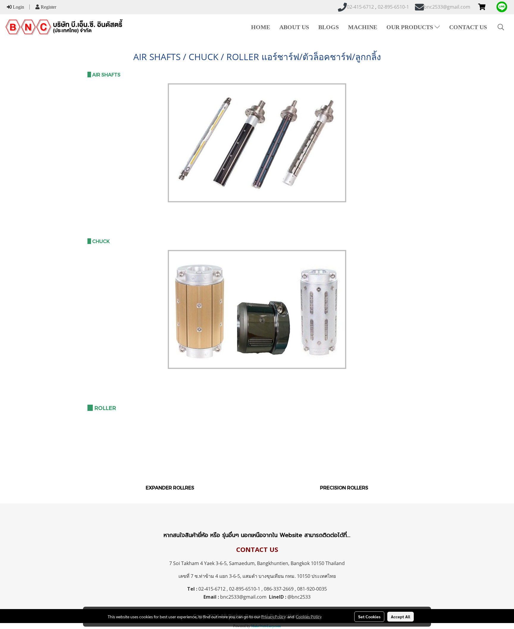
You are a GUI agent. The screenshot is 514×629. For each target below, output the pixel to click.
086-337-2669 (279, 589)
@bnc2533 (299, 597)
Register (48, 7)
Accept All (400, 616)
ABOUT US (294, 27)
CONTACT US (468, 27)
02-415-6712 (211, 589)
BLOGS (328, 27)
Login (18, 7)
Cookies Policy (309, 616)
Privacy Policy (273, 616)
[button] (500, 27)
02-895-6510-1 (244, 589)
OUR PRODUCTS (410, 27)
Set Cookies (369, 616)
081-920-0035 (312, 589)
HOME (260, 27)
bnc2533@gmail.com (243, 597)
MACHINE (362, 27)
